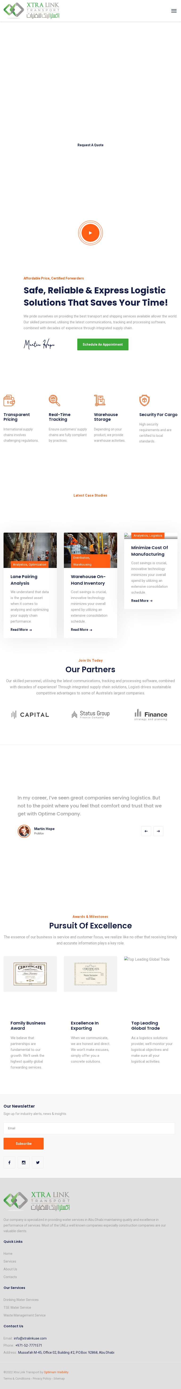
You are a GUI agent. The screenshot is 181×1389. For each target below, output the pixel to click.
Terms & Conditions (17, 1378)
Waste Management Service (25, 1315)
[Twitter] (38, 1162)
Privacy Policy (42, 1378)
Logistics (155, 535)
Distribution (81, 557)
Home (8, 1253)
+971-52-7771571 (28, 1345)
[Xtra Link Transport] (31, 10)
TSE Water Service (17, 1307)
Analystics (20, 564)
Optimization (37, 564)
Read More (19, 630)
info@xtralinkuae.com (30, 1338)
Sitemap (59, 1378)
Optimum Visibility (56, 1372)
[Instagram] (23, 1162)
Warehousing (82, 564)
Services (10, 1261)
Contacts (10, 1277)
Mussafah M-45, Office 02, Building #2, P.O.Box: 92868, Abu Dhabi (66, 1352)
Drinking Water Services (21, 1300)
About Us (10, 1269)
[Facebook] (9, 1162)
